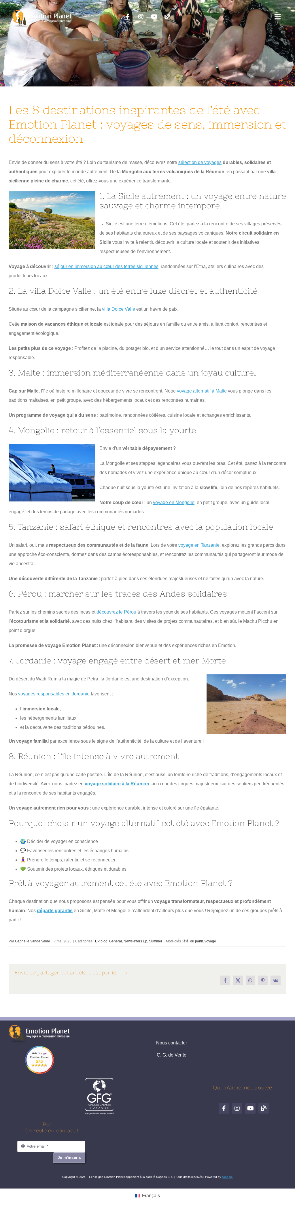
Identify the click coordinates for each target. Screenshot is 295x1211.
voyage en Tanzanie (199, 545)
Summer (155, 941)
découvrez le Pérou (116, 612)
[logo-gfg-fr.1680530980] (99, 1079)
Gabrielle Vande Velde (32, 941)
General (115, 941)
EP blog (101, 941)
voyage (210, 941)
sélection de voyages (200, 162)
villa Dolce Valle (118, 309)
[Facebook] (127, 17)
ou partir (196, 941)
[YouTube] (154, 17)
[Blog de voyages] (167, 17)
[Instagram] (141, 17)
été (186, 941)
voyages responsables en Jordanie (54, 693)
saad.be (227, 1176)
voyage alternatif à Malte (202, 390)
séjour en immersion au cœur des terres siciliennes (106, 266)
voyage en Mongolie (173, 502)
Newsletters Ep (135, 941)
